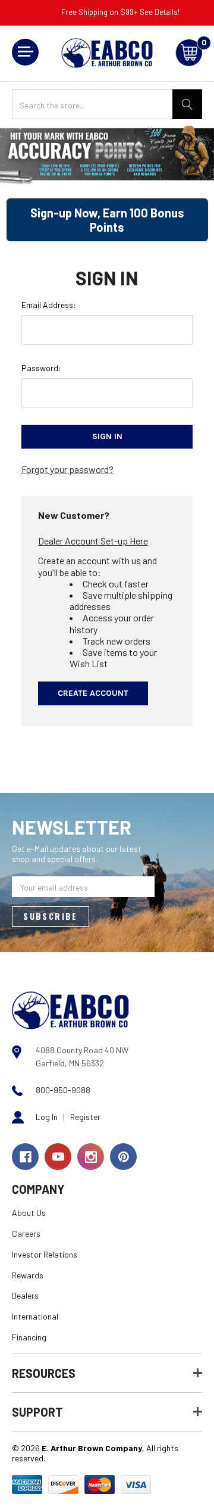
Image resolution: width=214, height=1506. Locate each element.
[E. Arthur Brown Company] (70, 1009)
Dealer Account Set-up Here (93, 540)
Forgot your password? (67, 469)
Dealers (25, 1295)
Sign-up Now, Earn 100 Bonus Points (107, 220)
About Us (29, 1213)
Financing (29, 1337)
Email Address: (48, 305)
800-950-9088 (63, 1090)
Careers (26, 1233)
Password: (41, 368)
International (35, 1316)
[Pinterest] (123, 1156)
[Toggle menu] (25, 52)
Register (85, 1117)
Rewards (27, 1275)
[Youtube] (58, 1156)
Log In (47, 1117)
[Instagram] (90, 1156)
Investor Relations (44, 1254)
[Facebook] (25, 1156)
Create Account (93, 693)
